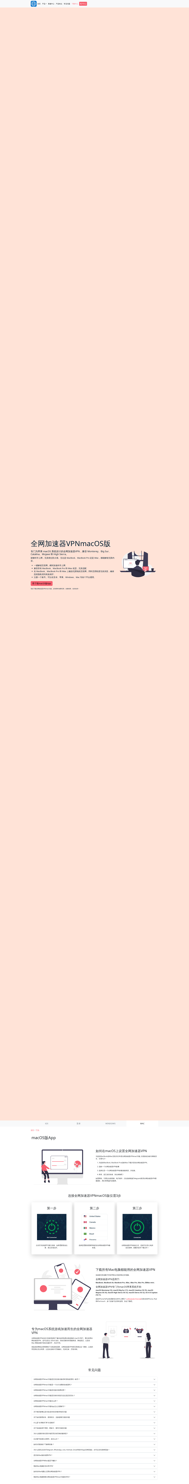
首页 (39, 4)
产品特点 (59, 4)
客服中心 (51, 4)
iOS (46, 1123)
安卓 (79, 1123)
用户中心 (83, 4)
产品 (37, 1130)
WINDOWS (110, 1123)
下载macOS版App (43, 583)
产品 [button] (43, 4)
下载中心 (75, 4)
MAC (142, 1123)
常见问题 (67, 4)
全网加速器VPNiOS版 (133, 1299)
